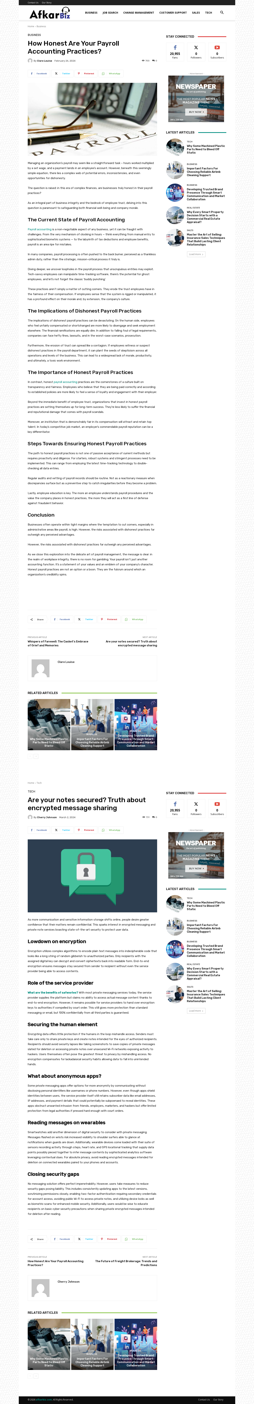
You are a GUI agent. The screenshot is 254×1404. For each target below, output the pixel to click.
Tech (208, 12)
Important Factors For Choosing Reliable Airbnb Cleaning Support (92, 742)
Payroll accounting (40, 229)
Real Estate (193, 208)
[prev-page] (30, 756)
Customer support (173, 12)
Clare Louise (44, 61)
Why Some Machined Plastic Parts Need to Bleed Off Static (49, 742)
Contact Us (33, 2)
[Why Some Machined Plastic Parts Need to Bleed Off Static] (49, 724)
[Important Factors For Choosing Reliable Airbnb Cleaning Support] (92, 724)
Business (91, 12)
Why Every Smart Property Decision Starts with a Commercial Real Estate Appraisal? (205, 217)
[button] (221, 13)
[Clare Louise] (31, 60)
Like (175, 45)
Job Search (110, 12)
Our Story (47, 2)
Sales (196, 12)
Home (31, 26)
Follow (196, 45)
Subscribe (217, 45)
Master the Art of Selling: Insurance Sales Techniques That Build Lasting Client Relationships (206, 239)
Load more (195, 254)
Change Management (138, 12)
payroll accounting (65, 382)
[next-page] (36, 756)
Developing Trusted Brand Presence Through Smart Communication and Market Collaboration (136, 740)
